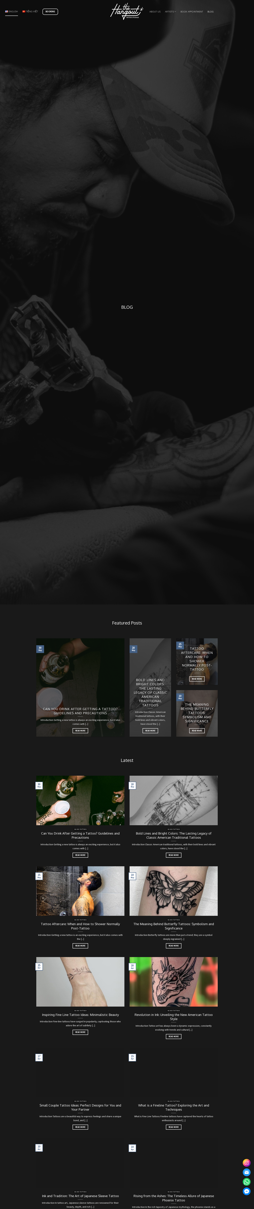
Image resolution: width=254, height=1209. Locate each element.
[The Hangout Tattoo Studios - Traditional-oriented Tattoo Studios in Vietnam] (127, 11)
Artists (169, 11)
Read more (80, 855)
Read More (80, 730)
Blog (211, 11)
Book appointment (192, 11)
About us (155, 11)
